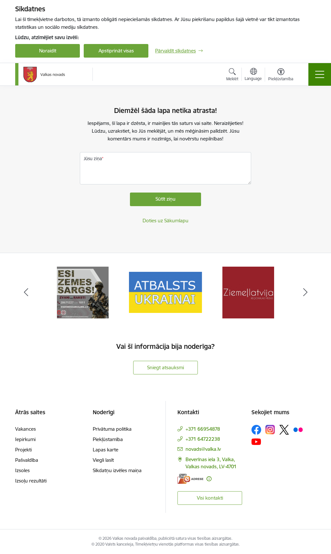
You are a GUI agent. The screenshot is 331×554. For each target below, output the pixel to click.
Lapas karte (105, 450)
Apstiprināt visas (116, 51)
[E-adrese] (190, 478)
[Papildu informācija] (209, 478)
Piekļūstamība (108, 439)
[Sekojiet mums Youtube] (256, 441)
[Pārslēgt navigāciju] (319, 74)
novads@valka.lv (203, 449)
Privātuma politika (112, 429)
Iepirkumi (25, 439)
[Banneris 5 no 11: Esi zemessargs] (83, 292)
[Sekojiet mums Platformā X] (284, 430)
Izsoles (22, 470)
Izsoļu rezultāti (31, 481)
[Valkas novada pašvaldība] (44, 74)
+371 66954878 (203, 429)
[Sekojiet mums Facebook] (256, 430)
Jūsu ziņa (93, 158)
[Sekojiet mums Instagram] (270, 429)
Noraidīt (47, 51)
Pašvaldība (26, 460)
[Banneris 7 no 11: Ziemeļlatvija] (248, 292)
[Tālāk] (305, 293)
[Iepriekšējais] (25, 293)
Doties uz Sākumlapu (165, 220)
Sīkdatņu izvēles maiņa (117, 470)
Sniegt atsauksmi (165, 367)
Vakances (25, 429)
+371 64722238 (203, 439)
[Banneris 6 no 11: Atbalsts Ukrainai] (165, 292)
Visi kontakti (210, 498)
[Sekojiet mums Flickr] (298, 429)
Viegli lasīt (103, 460)
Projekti (23, 450)
